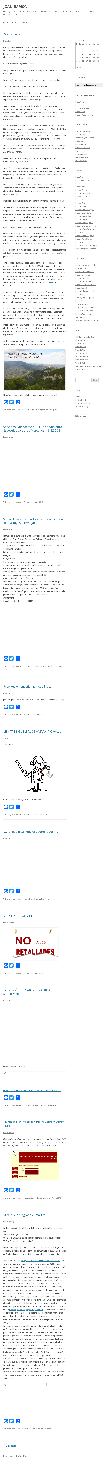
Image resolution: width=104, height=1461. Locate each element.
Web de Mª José (81, 359)
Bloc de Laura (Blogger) (84, 209)
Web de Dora (80, 346)
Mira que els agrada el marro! (24, 1215)
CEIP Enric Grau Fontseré (85, 337)
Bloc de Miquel (81, 219)
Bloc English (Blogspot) (84, 297)
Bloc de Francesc (82, 108)
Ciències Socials (82, 134)
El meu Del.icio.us (82, 340)
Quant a (24, 22)
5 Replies (7, 41)
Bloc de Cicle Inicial (83, 193)
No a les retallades (48, 666)
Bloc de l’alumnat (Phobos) (86, 284)
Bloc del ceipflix (81, 288)
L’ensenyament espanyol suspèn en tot (26, 1309)
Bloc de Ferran (81, 203)
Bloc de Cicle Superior (84, 281)
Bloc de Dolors (81, 196)
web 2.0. (27, 899)
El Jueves (50, 282)
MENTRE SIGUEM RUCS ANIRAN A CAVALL (32, 731)
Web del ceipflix (81, 317)
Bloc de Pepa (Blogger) (84, 235)
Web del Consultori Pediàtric (87, 320)
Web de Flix (80, 350)
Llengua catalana (82, 157)
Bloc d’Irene (80, 105)
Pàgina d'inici (9, 22)
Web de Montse (81, 356)
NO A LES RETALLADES (18, 916)
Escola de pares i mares (33, 1105)
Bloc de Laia (80, 111)
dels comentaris (83, 403)
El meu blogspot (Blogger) (85, 249)
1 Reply (6, 738)
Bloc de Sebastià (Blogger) (86, 245)
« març (78, 68)
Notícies (27, 1198)
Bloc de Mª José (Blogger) (85, 229)
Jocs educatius (81, 154)
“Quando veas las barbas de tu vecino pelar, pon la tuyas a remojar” (34, 521)
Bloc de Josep (80, 206)
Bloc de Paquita (81, 232)
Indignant (42, 410)
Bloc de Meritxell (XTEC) (84, 216)
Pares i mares (43, 1198)
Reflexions (28, 1429)
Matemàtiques (81, 160)
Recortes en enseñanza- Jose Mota (27, 686)
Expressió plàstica (82, 151)
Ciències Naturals (82, 131)
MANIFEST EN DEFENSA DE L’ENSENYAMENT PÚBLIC (33, 1124)
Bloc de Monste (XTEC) (84, 222)
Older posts (9, 1446)
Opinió (33, 1198)
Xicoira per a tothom (17, 34)
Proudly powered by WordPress (15, 1456)
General (27, 502)
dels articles (82, 400)
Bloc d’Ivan (79, 183)
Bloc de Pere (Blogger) (84, 239)
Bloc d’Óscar (80, 186)
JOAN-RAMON (15, 6)
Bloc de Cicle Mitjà (82, 278)
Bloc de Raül (80, 242)
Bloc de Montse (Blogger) (85, 226)
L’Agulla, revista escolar (85, 307)
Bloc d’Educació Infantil (84, 271)
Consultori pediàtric (83, 304)
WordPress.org (81, 406)
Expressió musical (82, 147)
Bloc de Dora (80, 200)
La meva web (80, 343)
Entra (77, 396)
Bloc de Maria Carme (83, 213)
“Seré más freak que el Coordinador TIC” (31, 831)
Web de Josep (81, 353)
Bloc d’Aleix (79, 177)
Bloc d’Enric (79, 102)
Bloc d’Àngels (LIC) (82, 180)
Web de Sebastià (82, 363)
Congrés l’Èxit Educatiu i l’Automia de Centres (40, 1260)
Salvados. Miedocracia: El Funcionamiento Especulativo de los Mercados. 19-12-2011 (32, 428)
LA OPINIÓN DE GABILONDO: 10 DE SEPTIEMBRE (27, 992)
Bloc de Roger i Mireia (84, 115)
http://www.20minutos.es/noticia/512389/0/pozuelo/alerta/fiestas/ (32, 1090)
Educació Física (81, 144)
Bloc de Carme (81, 190)
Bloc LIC (78, 301)
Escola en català (30, 410)
